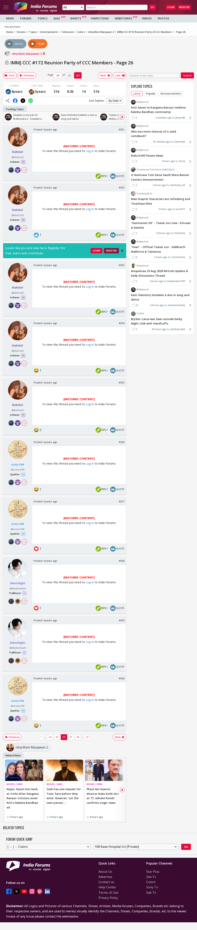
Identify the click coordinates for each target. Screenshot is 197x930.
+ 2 (24, 169)
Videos (147, 18)
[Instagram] (32, 891)
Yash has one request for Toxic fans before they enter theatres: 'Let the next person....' (64, 796)
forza (182, 161)
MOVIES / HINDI (15, 784)
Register (184, 7)
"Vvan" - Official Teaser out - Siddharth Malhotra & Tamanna (158, 249)
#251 (121, 129)
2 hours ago (168, 161)
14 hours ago (163, 233)
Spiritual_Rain (177, 329)
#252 (121, 187)
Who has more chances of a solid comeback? (153, 134)
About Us (105, 871)
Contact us (106, 882)
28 (78, 737)
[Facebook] (9, 891)
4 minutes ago (164, 117)
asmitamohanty (176, 305)
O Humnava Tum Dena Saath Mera (155, 169)
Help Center (107, 887)
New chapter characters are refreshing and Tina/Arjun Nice (160, 201)
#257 (121, 501)
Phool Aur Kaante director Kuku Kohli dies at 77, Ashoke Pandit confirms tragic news (103, 796)
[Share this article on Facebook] (15, 100)
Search (187, 75)
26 (64, 737)
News (10, 18)
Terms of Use (108, 892)
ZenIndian (179, 141)
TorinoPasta (178, 257)
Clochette (179, 233)
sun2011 (180, 209)
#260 (121, 678)
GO (152, 7)
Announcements (170, 93)
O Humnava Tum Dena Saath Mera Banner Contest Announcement (160, 177)
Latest (137, 93)
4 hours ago (156, 281)
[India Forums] (35, 7)
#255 (121, 382)
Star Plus (152, 871)
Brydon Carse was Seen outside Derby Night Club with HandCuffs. (156, 321)
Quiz (56, 18)
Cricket (140, 313)
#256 (121, 442)
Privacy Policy (108, 898)
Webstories (123, 18)
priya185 (180, 117)
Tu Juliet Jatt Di (144, 193)
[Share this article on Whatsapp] (30, 100)
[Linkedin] (47, 891)
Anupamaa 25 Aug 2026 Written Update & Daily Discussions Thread (159, 273)
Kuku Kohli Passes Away (147, 155)
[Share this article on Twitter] (23, 100)
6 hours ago (157, 305)
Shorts (75, 18)
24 (50, 737)
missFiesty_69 (177, 185)
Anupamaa (142, 265)
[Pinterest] (39, 891)
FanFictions (100, 18)
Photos (163, 18)
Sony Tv (152, 887)
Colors (151, 882)
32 (87, 737)
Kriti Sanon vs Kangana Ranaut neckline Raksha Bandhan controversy (158, 110)
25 (57, 737)
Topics (42, 18)
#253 (121, 265)
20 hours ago (159, 329)
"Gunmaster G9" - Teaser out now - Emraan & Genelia (161, 225)
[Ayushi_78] (8, 92)
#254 (121, 323)
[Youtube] (24, 891)
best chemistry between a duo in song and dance (160, 297)
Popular (151, 93)
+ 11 (24, 601)
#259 (121, 620)
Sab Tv (151, 892)
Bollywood (142, 102)
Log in (89, 151)
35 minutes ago (161, 141)
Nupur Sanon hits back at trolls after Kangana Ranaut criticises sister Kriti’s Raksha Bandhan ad (23, 798)
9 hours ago (165, 209)
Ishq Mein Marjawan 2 (27, 54)
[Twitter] (16, 891)
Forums (25, 18)
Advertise (105, 877)
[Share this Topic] (7, 100)
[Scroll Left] (7, 117)
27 (71, 737)
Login (170, 7)
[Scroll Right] (122, 117)
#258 (121, 560)
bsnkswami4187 (176, 281)
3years (40, 91)
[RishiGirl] (31, 92)
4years (17, 91)
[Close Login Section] (122, 250)
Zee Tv (151, 877)
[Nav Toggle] (6, 7)
